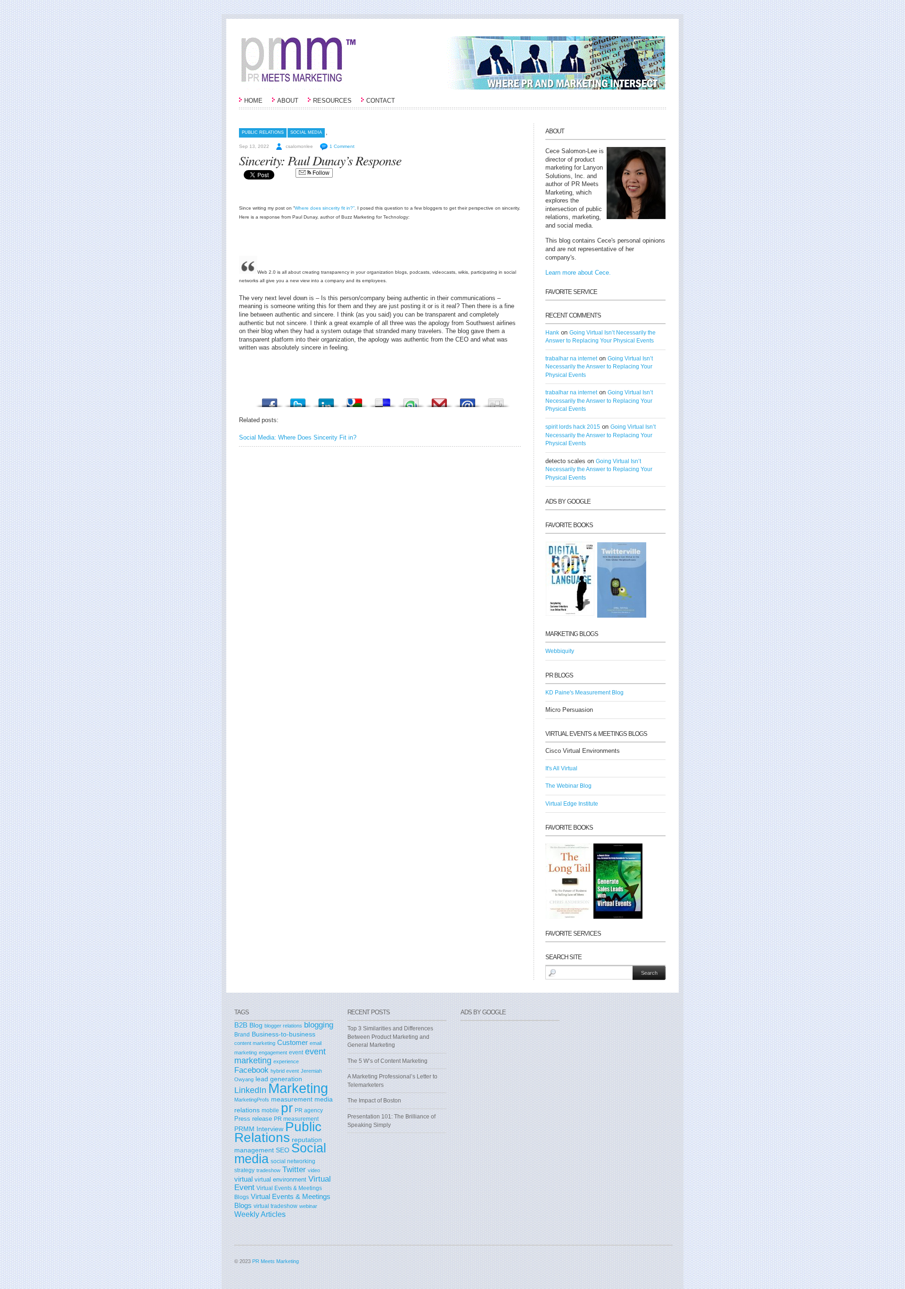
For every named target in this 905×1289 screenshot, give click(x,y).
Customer (292, 1042)
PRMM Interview (258, 1129)
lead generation (278, 1079)
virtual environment (280, 1179)
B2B (240, 1025)
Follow (320, 173)
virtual (243, 1179)
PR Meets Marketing (275, 1261)
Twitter (294, 1169)
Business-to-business (283, 1034)
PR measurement (296, 1119)
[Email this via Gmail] (439, 400)
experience (286, 1061)
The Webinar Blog (568, 786)
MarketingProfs (251, 1099)
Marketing (298, 1088)
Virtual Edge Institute (571, 803)
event (296, 1052)
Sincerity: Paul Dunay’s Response (320, 160)
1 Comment (341, 146)
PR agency (309, 1110)
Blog (256, 1025)
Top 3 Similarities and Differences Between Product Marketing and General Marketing (390, 1036)
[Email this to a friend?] (467, 400)
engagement (273, 1052)
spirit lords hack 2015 (572, 427)
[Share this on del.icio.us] (383, 400)
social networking (293, 1161)
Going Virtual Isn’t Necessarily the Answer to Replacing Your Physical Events (599, 366)
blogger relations (283, 1025)
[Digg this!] (496, 400)
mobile (270, 1110)
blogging (318, 1024)
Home (253, 100)
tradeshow (268, 1170)
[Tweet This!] (298, 400)
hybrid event (285, 1071)
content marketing (254, 1043)
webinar (308, 1206)
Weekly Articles (260, 1214)
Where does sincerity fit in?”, (325, 208)
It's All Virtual (561, 768)
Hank (552, 332)
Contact (380, 100)
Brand (242, 1034)
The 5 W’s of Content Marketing (387, 1061)
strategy (244, 1170)
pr (287, 1107)
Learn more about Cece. (578, 272)
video (314, 1170)
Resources (332, 100)
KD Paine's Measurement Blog (584, 692)
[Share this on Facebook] (269, 400)
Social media (306, 132)
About (287, 100)
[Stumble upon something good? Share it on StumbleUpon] (411, 400)
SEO (282, 1150)
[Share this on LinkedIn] (326, 400)
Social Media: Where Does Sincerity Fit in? (297, 437)
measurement (292, 1099)
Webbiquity (559, 651)
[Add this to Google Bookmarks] (354, 400)
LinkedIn (250, 1090)
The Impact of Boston (374, 1100)
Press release (253, 1118)
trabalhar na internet (571, 358)
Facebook (251, 1070)
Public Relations (263, 132)
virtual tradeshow (275, 1206)
